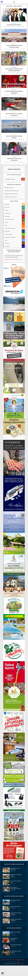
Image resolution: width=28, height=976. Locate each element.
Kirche (14, 156)
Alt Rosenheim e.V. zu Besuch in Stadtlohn (15, 875)
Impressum (3, 959)
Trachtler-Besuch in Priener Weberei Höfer (15, 869)
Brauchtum (14, 23)
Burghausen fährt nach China (15, 900)
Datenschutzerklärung (19, 959)
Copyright (12, 959)
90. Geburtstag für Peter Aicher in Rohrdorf (15, 951)
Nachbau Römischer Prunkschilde (13, 939)
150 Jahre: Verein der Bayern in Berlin (15, 881)
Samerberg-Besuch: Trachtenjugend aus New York (15, 888)
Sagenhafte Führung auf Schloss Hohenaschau (15, 913)
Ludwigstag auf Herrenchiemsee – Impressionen (15, 920)
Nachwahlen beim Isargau (14, 25)
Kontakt (7, 959)
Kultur (14, 43)
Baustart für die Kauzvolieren (15, 906)
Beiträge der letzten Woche (11, 193)
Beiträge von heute (9, 187)
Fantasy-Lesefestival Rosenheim (15, 944)
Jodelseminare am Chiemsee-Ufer (15, 932)
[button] (2, 973)
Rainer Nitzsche (21, 963)
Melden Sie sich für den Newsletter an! (13, 259)
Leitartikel (14, 67)
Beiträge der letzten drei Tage (11, 190)
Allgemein (14, 112)
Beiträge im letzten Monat (11, 196)
